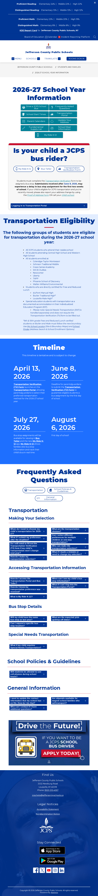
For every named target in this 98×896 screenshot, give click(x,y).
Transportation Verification (58, 181)
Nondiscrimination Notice (48, 814)
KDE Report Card (28, 30)
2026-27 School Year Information (52, 73)
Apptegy (54, 892)
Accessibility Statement (48, 809)
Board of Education (34, 37)
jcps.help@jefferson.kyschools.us (47, 795)
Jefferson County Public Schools (34, 67)
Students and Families (69, 67)
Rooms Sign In (76, 59)
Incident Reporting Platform (75, 37)
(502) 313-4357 (51, 790)
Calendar (52, 37)
